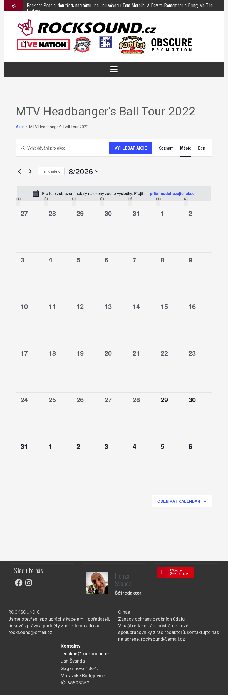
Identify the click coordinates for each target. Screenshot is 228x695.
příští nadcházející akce (172, 193)
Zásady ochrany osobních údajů (151, 619)
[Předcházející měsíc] (19, 171)
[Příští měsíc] (30, 171)
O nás (124, 612)
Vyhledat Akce (131, 148)
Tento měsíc (51, 171)
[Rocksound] (86, 27)
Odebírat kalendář (178, 501)
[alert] (114, 193)
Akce (20, 127)
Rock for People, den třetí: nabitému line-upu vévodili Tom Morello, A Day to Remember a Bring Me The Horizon (120, 8)
